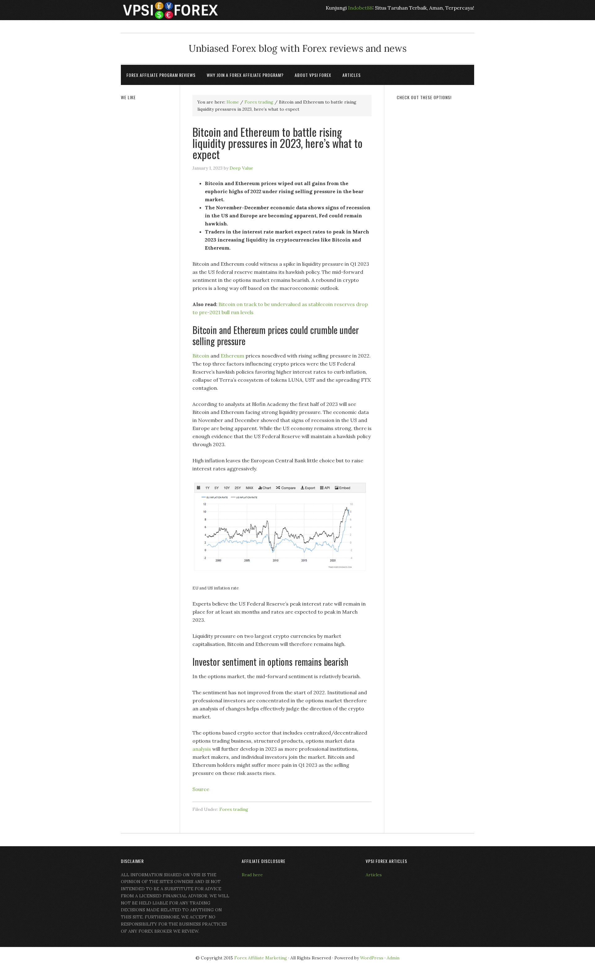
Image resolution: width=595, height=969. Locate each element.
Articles (374, 875)
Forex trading (233, 809)
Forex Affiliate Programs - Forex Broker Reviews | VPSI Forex (170, 10)
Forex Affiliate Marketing (260, 958)
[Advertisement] (435, 201)
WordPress (371, 958)
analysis (201, 749)
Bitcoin (200, 356)
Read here (252, 875)
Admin (393, 958)
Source (200, 789)
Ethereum (232, 356)
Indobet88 (360, 8)
